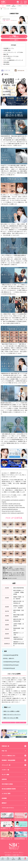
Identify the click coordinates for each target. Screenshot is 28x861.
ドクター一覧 (6, 8)
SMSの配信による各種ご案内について (14, 855)
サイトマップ (8, 852)
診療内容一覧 (5, 746)
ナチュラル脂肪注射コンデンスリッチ (13, 60)
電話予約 (13, 859)
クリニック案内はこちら (8, 755)
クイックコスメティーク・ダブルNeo (13, 52)
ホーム (3, 859)
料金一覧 (4, 751)
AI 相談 (18, 3)
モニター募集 (5, 774)
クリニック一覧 (6, 765)
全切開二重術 (7, 50)
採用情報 (4, 798)
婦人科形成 (6, 64)
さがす (8, 859)
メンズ (24, 5)
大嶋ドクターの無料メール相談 (11, 711)
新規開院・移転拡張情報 (8, 760)
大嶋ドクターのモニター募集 (10, 717)
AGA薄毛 (19, 5)
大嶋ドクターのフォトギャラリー (12, 714)
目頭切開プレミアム (9, 48)
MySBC (25, 859)
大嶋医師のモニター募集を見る (14, 36)
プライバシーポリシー (18, 852)
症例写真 (4, 779)
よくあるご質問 (6, 793)
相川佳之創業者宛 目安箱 (9, 789)
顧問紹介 (4, 803)
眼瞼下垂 (6, 54)
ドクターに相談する (14, 40)
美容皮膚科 (8, 5)
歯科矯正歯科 (13, 6)
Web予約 (19, 859)
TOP (3, 5)
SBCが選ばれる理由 (7, 784)
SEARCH (21, 3)
